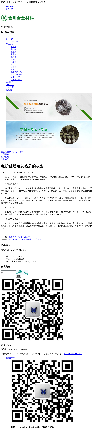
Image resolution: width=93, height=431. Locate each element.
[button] (22, 272)
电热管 (13, 57)
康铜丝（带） (16, 77)
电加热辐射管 (16, 72)
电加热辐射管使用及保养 (19, 237)
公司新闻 (19, 152)
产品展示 (10, 44)
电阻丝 (13, 54)
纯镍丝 (13, 64)
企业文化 (14, 42)
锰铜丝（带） (16, 80)
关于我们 (10, 39)
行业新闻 (5, 157)
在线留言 (10, 87)
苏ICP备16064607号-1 (73, 354)
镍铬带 (13, 67)
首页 (8, 36)
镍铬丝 (13, 59)
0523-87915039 (12, 358)
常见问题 (5, 159)
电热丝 (13, 49)
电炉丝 (13, 47)
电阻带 (13, 52)
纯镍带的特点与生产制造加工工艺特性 (25, 239)
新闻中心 (10, 82)
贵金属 (13, 69)
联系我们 (10, 9)
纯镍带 (13, 62)
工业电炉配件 (16, 75)
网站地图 (10, 7)
